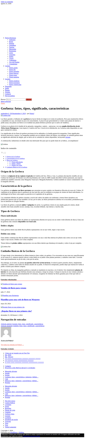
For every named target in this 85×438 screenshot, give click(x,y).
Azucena (8, 421)
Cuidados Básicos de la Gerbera (17, 167)
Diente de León (10, 410)
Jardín (7, 88)
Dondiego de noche (11, 419)
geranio (67, 137)
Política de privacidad (33, 436)
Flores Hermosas (10, 38)
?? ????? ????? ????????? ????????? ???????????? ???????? (24, 362)
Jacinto (7, 375)
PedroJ (32, 113)
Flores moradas (14, 71)
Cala (6, 379)
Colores (7, 66)
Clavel (11, 58)
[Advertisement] (42, 20)
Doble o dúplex (16, 163)
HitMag (21, 432)
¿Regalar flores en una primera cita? (16, 311)
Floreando (8, 86)
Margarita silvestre (11, 371)
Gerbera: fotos (9, 414)
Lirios (11, 53)
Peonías (7, 382)
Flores (3, 103)
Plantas (7, 90)
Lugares (7, 79)
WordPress (13, 432)
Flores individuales (17, 162)
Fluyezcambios (10, 96)
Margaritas (12, 49)
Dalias (11, 56)
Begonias (8, 408)
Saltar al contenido (7, 2)
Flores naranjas (14, 77)
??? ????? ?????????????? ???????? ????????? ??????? (22, 359)
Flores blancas (13, 73)
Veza (6, 423)
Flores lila (12, 69)
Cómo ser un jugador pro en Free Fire (17, 353)
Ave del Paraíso (14, 62)
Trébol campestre (10, 427)
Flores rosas (13, 75)
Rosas (11, 41)
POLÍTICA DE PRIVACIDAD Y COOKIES (20, 368)
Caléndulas (12, 60)
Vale (24, 436)
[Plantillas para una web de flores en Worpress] (10, 295)
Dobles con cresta (17, 165)
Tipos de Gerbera (12, 160)
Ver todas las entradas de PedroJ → (12, 345)
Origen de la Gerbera (13, 156)
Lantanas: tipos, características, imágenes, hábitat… (21, 377)
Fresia (7, 406)
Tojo (6, 425)
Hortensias (12, 51)
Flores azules (13, 68)
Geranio (7, 416)
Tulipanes (12, 40)
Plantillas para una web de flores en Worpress (20, 299)
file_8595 (8, 355)
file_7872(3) (9, 357)
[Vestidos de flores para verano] (11, 284)
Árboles (7, 92)
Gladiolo (8, 412)
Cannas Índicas (10, 403)
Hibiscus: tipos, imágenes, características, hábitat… (21, 381)
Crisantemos (13, 64)
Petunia (11, 43)
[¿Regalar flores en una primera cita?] (12, 307)
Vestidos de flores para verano (13, 288)
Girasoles (12, 55)
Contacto (8, 94)
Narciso (11, 47)
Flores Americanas (15, 84)
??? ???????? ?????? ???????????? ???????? (19, 360)
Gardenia (8, 418)
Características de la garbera (16, 158)
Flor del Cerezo (10, 401)
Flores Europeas (14, 83)
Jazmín (7, 373)
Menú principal (6, 101)
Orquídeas (12, 45)
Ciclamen (8, 405)
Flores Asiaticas (14, 81)
